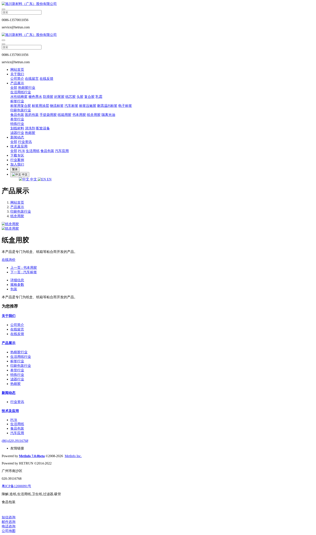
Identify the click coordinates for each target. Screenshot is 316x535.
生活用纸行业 (20, 92)
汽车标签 (71, 106)
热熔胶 (30, 133)
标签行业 (17, 101)
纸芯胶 (70, 96)
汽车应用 (62, 151)
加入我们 (17, 164)
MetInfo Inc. (73, 456)
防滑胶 (48, 96)
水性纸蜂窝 (19, 96)
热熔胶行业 (26, 87)
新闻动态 (17, 137)
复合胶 (89, 96)
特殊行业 (17, 124)
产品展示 (17, 83)
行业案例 (17, 160)
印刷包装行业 (20, 110)
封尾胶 (59, 96)
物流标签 (57, 106)
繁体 (15, 169)
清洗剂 (30, 128)
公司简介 (17, 78)
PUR (21, 151)
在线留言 (32, 78)
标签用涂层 (40, 106)
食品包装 (17, 115)
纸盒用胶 (94, 115)
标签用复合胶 (20, 106)
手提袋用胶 (48, 115)
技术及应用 (19, 146)
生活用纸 (33, 151)
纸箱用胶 (64, 115)
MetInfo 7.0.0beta (32, 456)
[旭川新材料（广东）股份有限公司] (158, 4)
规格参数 (17, 284)
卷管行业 (17, 119)
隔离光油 (108, 115)
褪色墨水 (35, 96)
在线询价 (8, 259)
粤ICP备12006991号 (16, 486)
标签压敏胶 (87, 106)
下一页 (23, 272)
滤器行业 (17, 133)
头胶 (80, 96)
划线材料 (17, 128)
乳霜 (98, 96)
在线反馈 (46, 78)
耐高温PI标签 (107, 106)
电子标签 (125, 106)
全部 (13, 87)
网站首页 (17, 69)
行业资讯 (25, 142)
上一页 (23, 267)
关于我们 (17, 74)
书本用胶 (79, 115)
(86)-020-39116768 (15, 441)
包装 (13, 289)
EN (49, 179)
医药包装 (32, 115)
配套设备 (43, 128)
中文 (33, 179)
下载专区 (17, 155)
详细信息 (17, 280)
